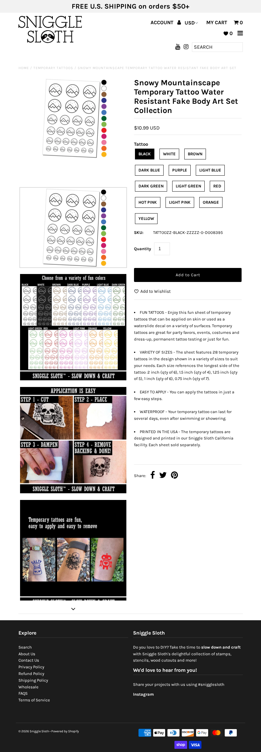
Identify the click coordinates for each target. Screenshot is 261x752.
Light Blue (210, 170)
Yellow (146, 218)
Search (25, 647)
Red (217, 186)
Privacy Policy (31, 666)
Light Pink (180, 202)
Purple (179, 170)
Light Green (188, 186)
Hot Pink (147, 202)
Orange (211, 202)
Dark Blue (149, 170)
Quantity (142, 248)
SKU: (139, 232)
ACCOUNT (163, 22)
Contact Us (28, 660)
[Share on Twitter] (163, 476)
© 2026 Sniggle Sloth (33, 731)
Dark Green (151, 186)
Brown (195, 153)
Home (23, 68)
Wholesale (28, 687)
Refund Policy (31, 673)
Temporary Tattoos (53, 68)
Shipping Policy (33, 680)
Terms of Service (34, 700)
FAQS (23, 693)
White (169, 153)
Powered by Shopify (65, 731)
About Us (26, 653)
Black (144, 153)
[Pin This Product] (174, 476)
